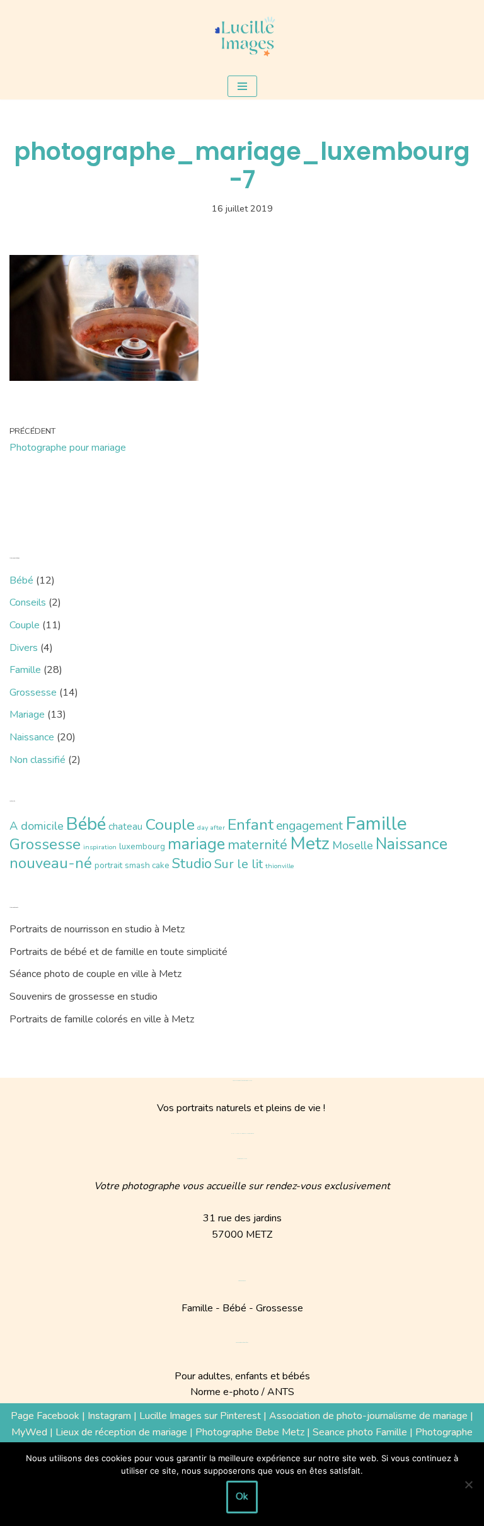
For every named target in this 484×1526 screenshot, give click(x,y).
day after (211, 827)
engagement (309, 825)
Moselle (352, 845)
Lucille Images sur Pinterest (200, 1416)
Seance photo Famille (360, 1432)
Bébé (21, 580)
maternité (257, 844)
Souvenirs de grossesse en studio (83, 996)
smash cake (147, 865)
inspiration (100, 847)
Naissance (31, 737)
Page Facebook (45, 1416)
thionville (279, 866)
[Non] (468, 1484)
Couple (24, 625)
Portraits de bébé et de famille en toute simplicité (118, 952)
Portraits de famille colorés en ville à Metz (101, 1019)
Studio (192, 863)
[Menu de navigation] (242, 86)
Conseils (27, 602)
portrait (108, 865)
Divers (23, 648)
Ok (242, 1496)
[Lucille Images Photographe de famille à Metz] (242, 36)
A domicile (36, 826)
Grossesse (33, 692)
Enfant (251, 824)
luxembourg (142, 846)
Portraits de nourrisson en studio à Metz (97, 929)
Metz (310, 843)
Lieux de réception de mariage (121, 1432)
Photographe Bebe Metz (249, 1432)
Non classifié (37, 760)
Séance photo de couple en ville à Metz (95, 974)
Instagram (109, 1416)
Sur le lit (238, 864)
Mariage (27, 714)
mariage (196, 844)
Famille (25, 670)
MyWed (29, 1432)
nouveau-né (50, 863)
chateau (125, 826)
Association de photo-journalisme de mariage (368, 1416)
